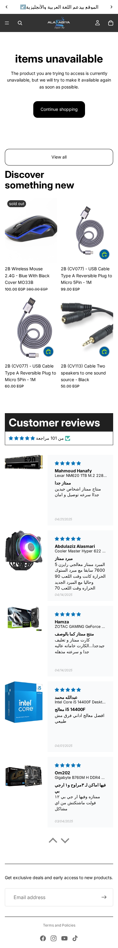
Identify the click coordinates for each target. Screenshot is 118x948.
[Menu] (7, 23)
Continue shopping (59, 109)
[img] (22, 438)
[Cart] (110, 23)
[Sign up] (104, 897)
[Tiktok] (75, 938)
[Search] (20, 23)
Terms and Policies (59, 925)
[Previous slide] (6, 7)
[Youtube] (64, 938)
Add (109, 254)
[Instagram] (53, 938)
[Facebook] (43, 938)
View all (59, 156)
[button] (53, 842)
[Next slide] (111, 7)
